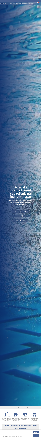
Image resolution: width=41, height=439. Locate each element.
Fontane (20, 3)
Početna (11, 3)
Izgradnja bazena (31, 3)
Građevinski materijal (24, 3)
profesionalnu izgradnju (26, 202)
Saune (15, 3)
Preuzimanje (27, 3)
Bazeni (13, 3)
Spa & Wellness (17, 3)
